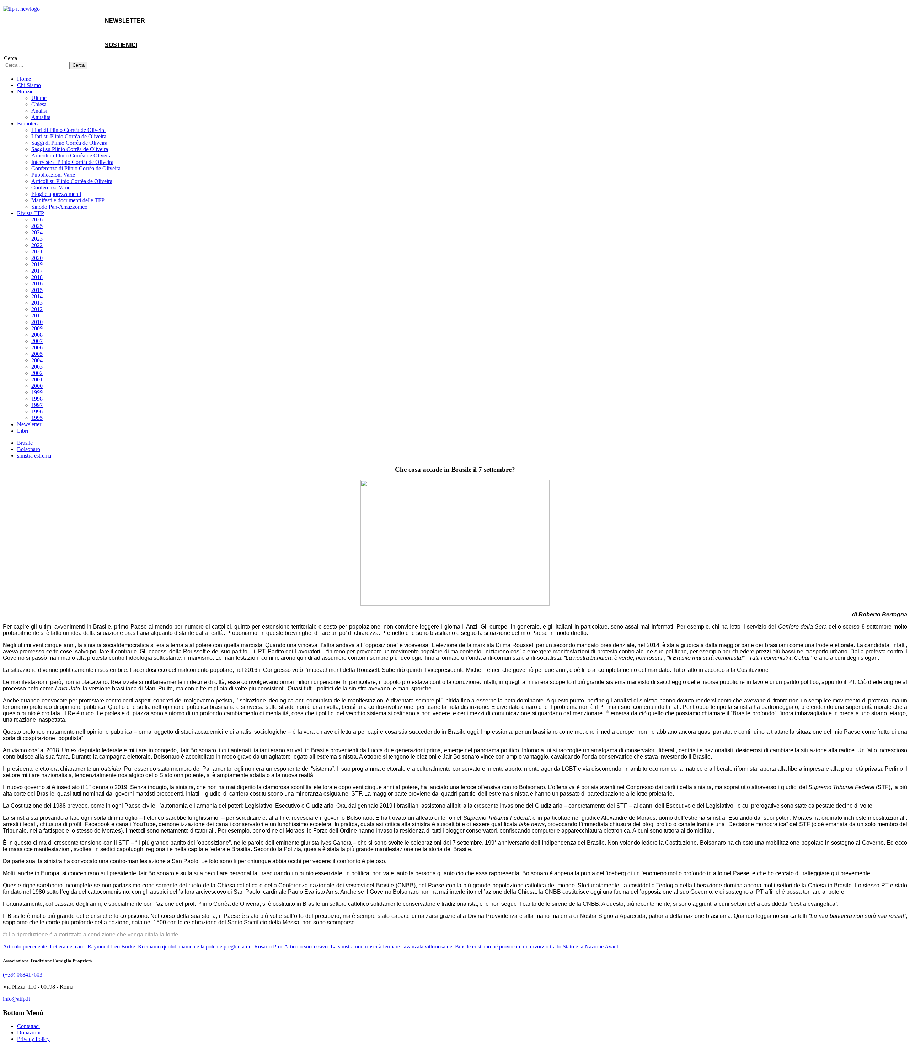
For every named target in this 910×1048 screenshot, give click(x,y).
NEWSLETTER (125, 21)
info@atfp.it (16, 999)
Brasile (25, 443)
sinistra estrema (34, 456)
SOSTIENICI (121, 45)
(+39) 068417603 (22, 975)
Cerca (10, 58)
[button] (25, 92)
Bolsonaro (28, 449)
